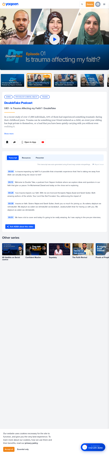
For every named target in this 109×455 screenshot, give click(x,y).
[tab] (13, 157)
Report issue (99, 164)
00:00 (11, 171)
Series (8, 97)
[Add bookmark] (7, 142)
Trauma (45, 97)
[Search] (82, 4)
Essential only (23, 449)
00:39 (10, 203)
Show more (9, 133)
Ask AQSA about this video (21, 226)
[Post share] (14, 142)
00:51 (10, 217)
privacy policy (31, 443)
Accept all (9, 449)
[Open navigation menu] (104, 4)
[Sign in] (97, 4)
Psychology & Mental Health (26, 97)
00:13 (10, 182)
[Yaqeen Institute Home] (10, 4)
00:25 (10, 192)
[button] (54, 39)
